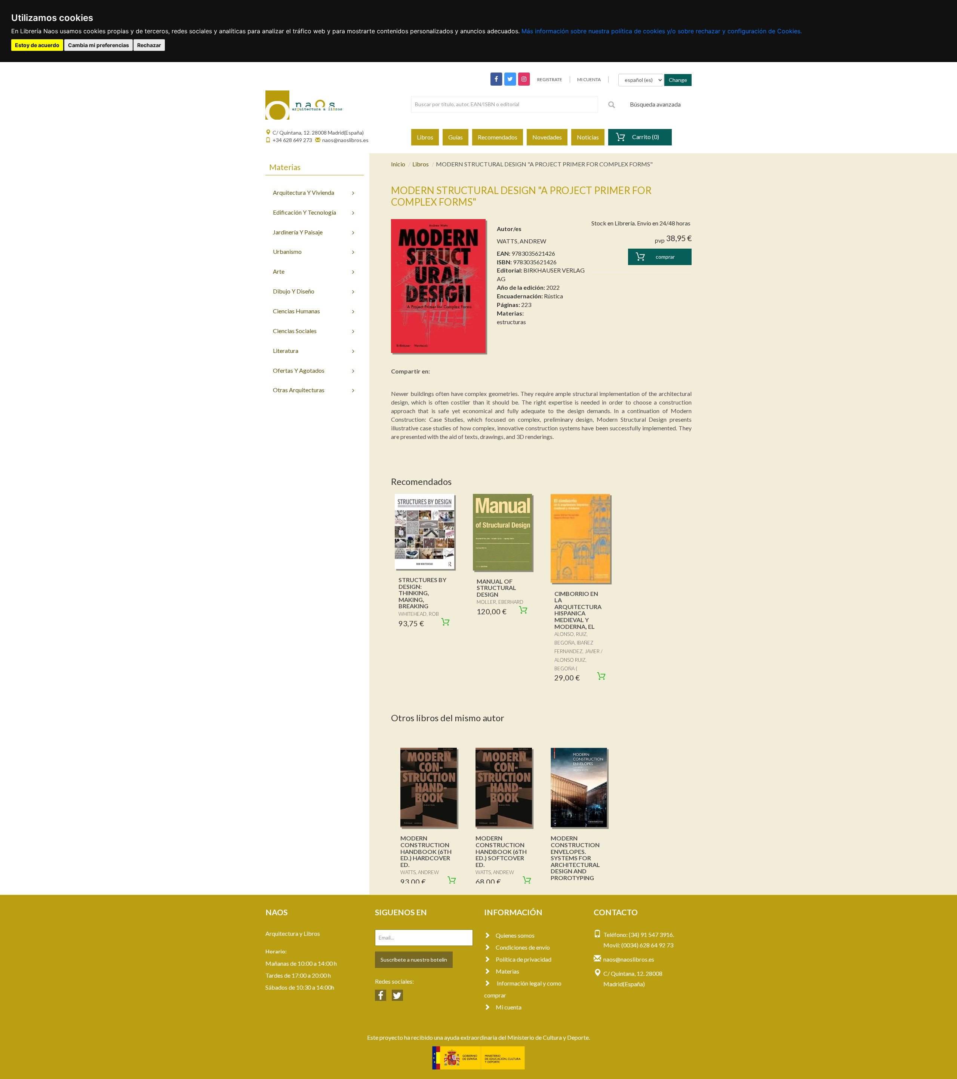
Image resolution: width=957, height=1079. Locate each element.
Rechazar (149, 45)
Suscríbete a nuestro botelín (414, 959)
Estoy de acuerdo (37, 45)
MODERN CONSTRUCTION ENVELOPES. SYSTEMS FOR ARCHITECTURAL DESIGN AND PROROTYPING (575, 857)
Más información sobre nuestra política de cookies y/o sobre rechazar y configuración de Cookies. (661, 31)
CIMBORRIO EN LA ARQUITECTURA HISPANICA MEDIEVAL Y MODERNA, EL (577, 610)
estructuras (511, 321)
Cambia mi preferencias (98, 45)
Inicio (398, 163)
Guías (455, 137)
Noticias (588, 137)
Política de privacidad (523, 959)
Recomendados (497, 137)
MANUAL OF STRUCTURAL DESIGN (496, 588)
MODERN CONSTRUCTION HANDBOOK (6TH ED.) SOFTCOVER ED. (501, 851)
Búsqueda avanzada (655, 104)
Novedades (547, 137)
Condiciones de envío (523, 947)
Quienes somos (515, 935)
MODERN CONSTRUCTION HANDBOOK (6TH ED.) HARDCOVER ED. (426, 851)
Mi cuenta (508, 1007)
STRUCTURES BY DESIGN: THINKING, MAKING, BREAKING (422, 592)
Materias (507, 971)
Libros (425, 137)
